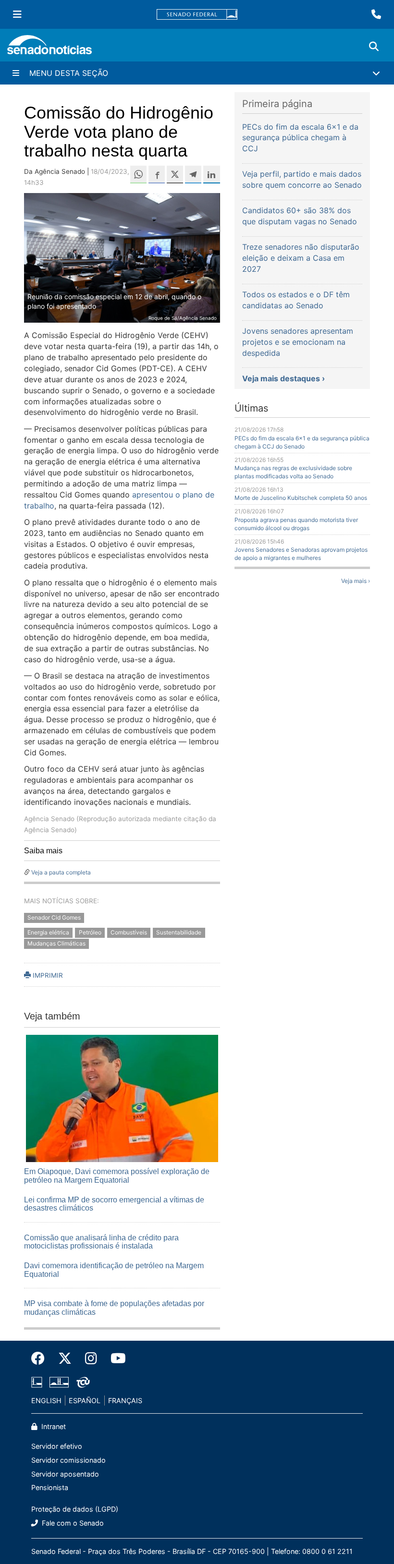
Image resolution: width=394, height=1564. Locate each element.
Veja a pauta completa (61, 872)
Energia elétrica (48, 932)
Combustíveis (129, 932)
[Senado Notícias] (49, 48)
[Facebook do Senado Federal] (41, 1358)
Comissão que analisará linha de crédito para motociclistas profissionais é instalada (101, 1242)
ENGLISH (46, 1400)
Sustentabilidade (178, 932)
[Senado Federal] (197, 14)
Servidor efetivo (56, 1446)
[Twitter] (64, 1358)
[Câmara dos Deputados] (36, 1381)
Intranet (52, 1426)
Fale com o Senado (72, 1523)
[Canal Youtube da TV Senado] (115, 1358)
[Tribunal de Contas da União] (83, 1381)
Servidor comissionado (68, 1460)
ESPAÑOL (84, 1400)
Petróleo (90, 932)
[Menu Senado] (17, 14)
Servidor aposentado (65, 1474)
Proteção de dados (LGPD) (74, 1509)
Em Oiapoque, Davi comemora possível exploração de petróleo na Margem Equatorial (116, 1175)
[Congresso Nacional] (59, 1381)
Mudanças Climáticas (56, 943)
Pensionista (49, 1487)
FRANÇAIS (125, 1400)
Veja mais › (355, 580)
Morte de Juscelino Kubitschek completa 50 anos (300, 497)
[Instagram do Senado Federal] (91, 1358)
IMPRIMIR (47, 975)
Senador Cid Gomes (54, 917)
